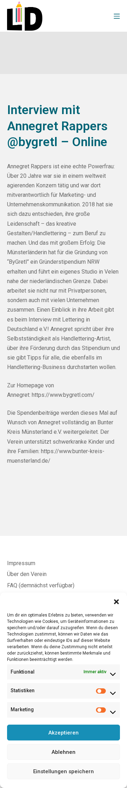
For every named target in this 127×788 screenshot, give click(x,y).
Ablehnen (63, 752)
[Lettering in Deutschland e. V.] (24, 15)
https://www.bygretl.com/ (63, 395)
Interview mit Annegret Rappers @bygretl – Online (57, 126)
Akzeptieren (63, 733)
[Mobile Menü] (117, 15)
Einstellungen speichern (63, 771)
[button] (116, 601)
